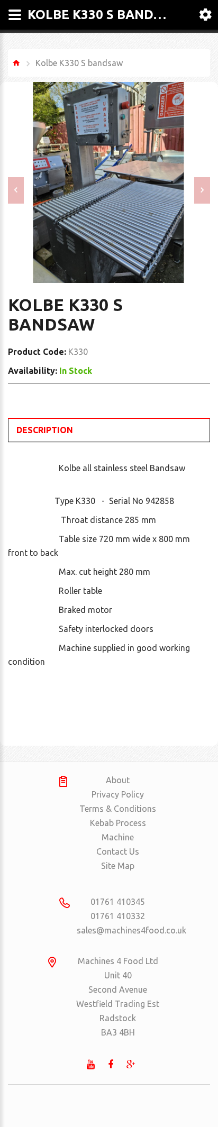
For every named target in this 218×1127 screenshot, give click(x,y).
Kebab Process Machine (118, 830)
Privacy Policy (118, 794)
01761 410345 (117, 901)
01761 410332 (117, 916)
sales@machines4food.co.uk (118, 930)
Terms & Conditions (117, 808)
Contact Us (117, 851)
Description (44, 430)
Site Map (117, 866)
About (118, 780)
